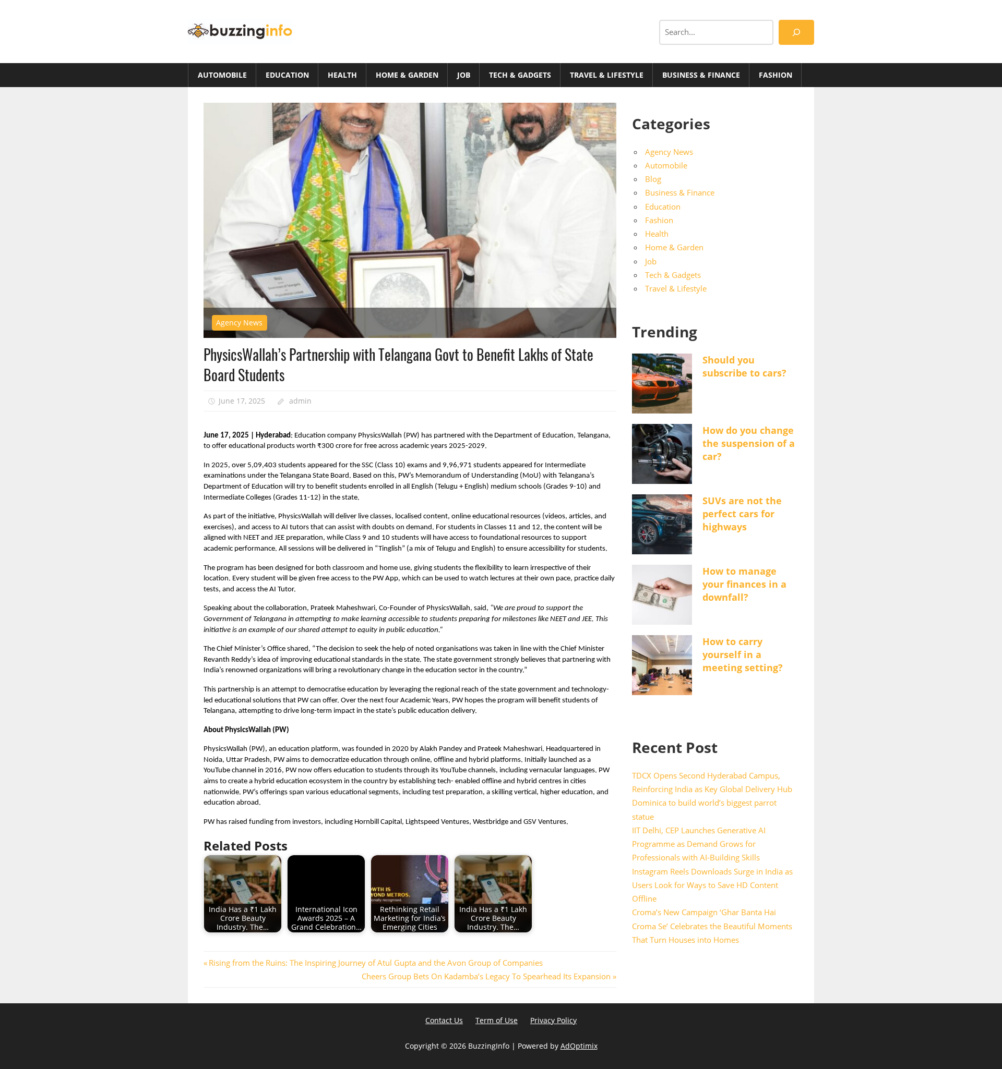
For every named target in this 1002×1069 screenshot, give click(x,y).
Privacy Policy (553, 1020)
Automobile (222, 75)
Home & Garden (407, 75)
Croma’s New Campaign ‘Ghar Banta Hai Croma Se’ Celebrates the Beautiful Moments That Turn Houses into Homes (712, 926)
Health (342, 75)
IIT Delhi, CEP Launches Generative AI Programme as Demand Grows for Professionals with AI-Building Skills (699, 844)
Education (287, 75)
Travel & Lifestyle (606, 75)
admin (300, 401)
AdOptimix (579, 1046)
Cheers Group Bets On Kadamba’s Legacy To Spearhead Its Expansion (486, 976)
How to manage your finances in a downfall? (744, 584)
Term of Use (496, 1020)
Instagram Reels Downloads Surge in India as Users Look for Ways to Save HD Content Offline (712, 885)
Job (463, 75)
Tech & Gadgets (520, 75)
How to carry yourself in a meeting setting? (742, 654)
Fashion (775, 75)
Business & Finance (701, 75)
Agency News (239, 322)
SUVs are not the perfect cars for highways (742, 513)
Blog (653, 179)
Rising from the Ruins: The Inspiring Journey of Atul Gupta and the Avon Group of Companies (375, 962)
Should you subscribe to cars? (744, 366)
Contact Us (444, 1020)
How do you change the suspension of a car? (748, 443)
